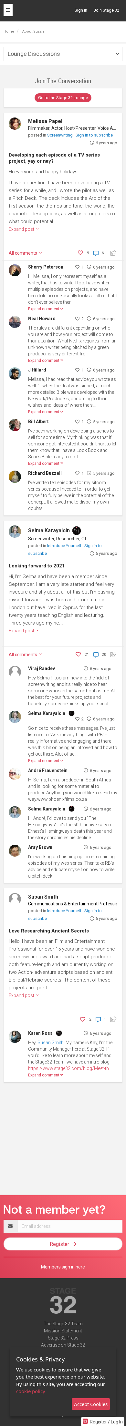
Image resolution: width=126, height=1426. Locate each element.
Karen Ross (40, 1033)
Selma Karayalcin (49, 530)
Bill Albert (38, 421)
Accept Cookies (91, 1404)
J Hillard (37, 369)
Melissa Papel (45, 121)
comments (23, 253)
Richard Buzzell (45, 473)
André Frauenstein (48, 770)
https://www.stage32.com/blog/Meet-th (68, 1068)
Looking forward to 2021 (37, 566)
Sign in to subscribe (94, 135)
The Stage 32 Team (63, 1323)
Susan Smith (43, 897)
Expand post (22, 229)
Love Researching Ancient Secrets (49, 931)
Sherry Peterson (45, 267)
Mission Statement (63, 1330)
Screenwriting (60, 135)
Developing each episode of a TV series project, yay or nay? (54, 158)
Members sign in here (63, 1266)
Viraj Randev (41, 668)
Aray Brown (40, 847)
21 (87, 654)
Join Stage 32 (106, 10)
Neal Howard (42, 318)
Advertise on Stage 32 (63, 1345)
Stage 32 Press (63, 1337)
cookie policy (30, 1391)
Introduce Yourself (64, 545)
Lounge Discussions (34, 53)
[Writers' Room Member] (76, 530)
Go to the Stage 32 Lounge (63, 97)
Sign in (81, 10)
